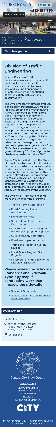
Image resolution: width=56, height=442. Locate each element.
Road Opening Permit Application (25, 211)
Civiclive (45, 420)
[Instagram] (51, 10)
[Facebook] (37, 10)
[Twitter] (41, 10)
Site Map (28, 396)
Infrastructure (15, 40)
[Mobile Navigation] (28, 19)
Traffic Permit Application (27, 204)
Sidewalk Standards (23, 291)
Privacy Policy (28, 383)
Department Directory (28, 399)
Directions (15, 334)
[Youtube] (46, 10)
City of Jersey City (11, 37)
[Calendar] (32, 10)
